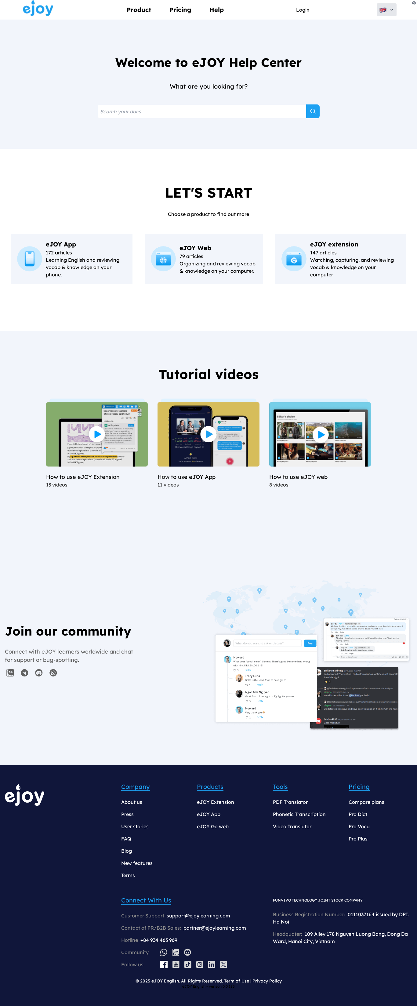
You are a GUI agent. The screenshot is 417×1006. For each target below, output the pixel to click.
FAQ (126, 839)
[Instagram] (199, 964)
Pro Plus (358, 839)
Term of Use (236, 981)
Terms (128, 875)
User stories (135, 826)
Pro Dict (358, 814)
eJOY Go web (213, 826)
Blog (126, 851)
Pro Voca (359, 826)
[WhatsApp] (163, 952)
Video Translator (292, 826)
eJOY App (208, 814)
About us (131, 802)
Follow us (132, 964)
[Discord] (187, 952)
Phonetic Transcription (299, 814)
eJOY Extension (215, 802)
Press (127, 814)
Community (135, 952)
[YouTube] (175, 964)
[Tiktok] (187, 964)
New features (137, 863)
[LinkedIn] (211, 964)
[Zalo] (175, 952)
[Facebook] (164, 964)
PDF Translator (290, 802)
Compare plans (366, 802)
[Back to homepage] (38, 10)
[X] (223, 964)
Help (216, 9)
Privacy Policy (267, 981)
